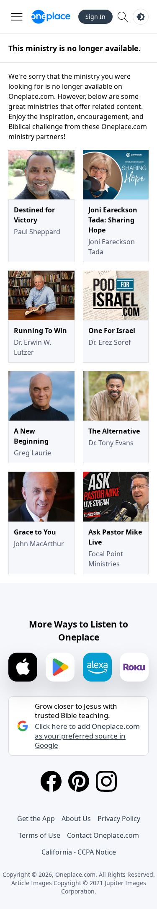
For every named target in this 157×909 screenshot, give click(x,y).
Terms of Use (39, 835)
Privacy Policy (119, 818)
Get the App (36, 818)
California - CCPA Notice (78, 852)
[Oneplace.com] (50, 17)
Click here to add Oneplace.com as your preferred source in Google (87, 735)
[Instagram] (106, 781)
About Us (76, 818)
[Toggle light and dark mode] (141, 17)
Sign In (95, 17)
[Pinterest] (78, 781)
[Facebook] (51, 781)
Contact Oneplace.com (103, 835)
